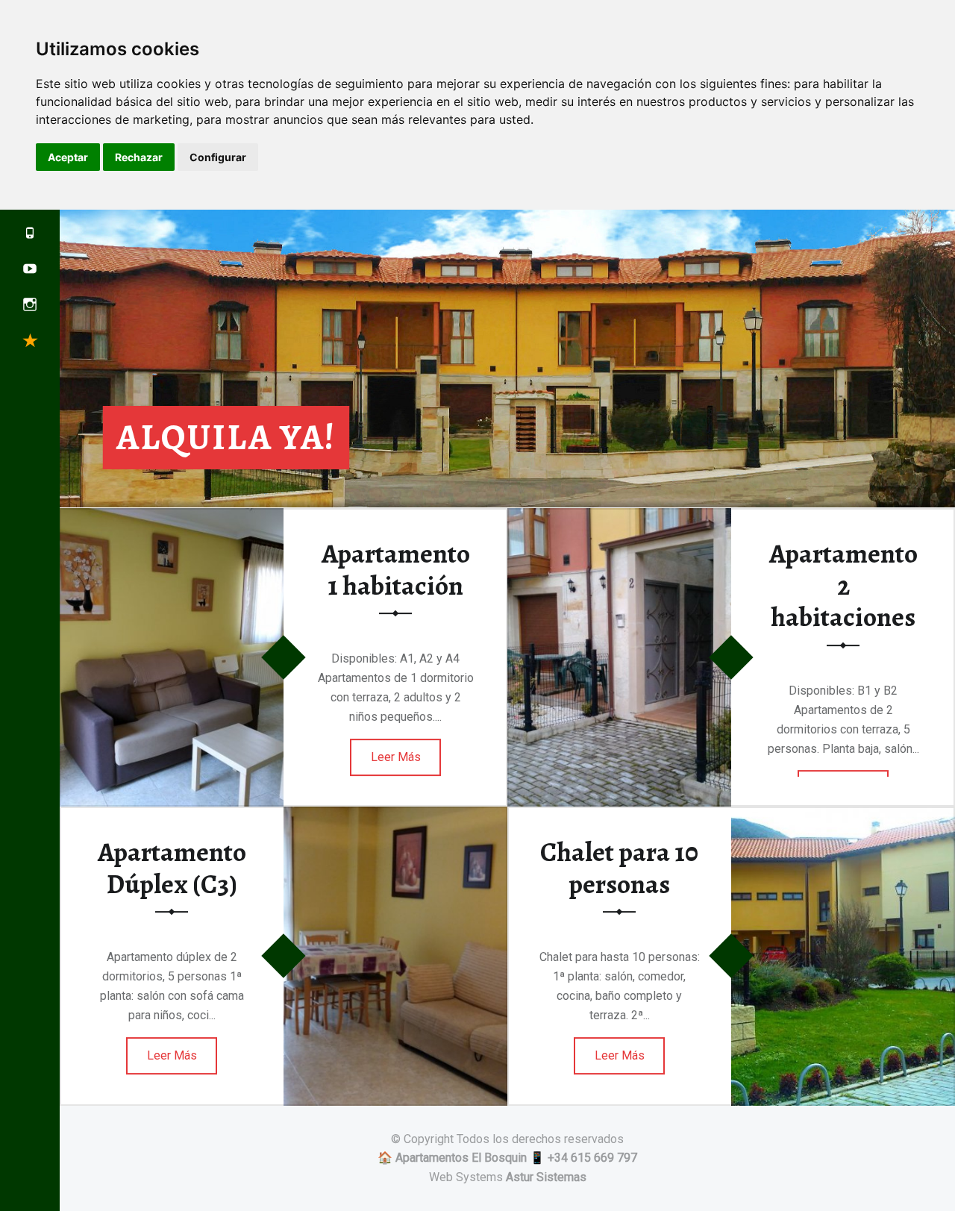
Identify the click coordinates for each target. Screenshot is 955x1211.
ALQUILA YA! (226, 437)
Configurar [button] (218, 157)
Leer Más (396, 757)
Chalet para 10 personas (619, 868)
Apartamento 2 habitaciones (843, 585)
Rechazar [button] (139, 157)
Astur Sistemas (546, 1177)
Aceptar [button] (68, 157)
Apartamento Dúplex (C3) (172, 868)
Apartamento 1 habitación (396, 570)
